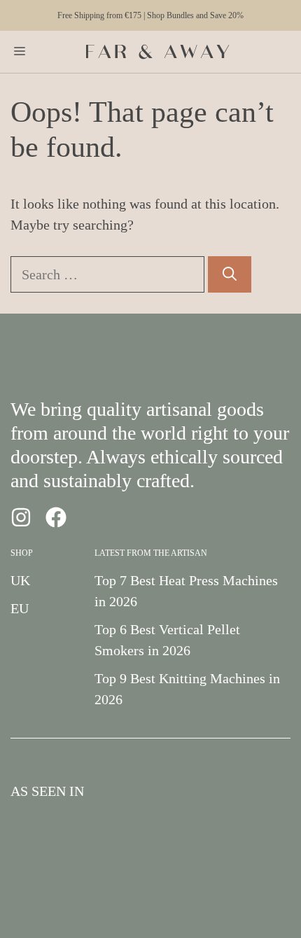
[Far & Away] (158, 52)
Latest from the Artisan (150, 553)
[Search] (229, 274)
